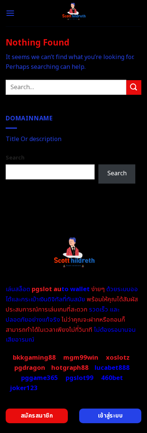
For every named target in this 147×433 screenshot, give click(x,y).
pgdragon (29, 368)
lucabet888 (112, 368)
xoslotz (118, 358)
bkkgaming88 (34, 358)
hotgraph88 (70, 368)
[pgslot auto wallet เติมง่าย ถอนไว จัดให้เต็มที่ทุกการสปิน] (73, 13)
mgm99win (80, 358)
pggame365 (39, 378)
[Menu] (10, 13)
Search (15, 158)
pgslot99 (79, 378)
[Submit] (133, 87)
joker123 (24, 388)
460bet (112, 378)
